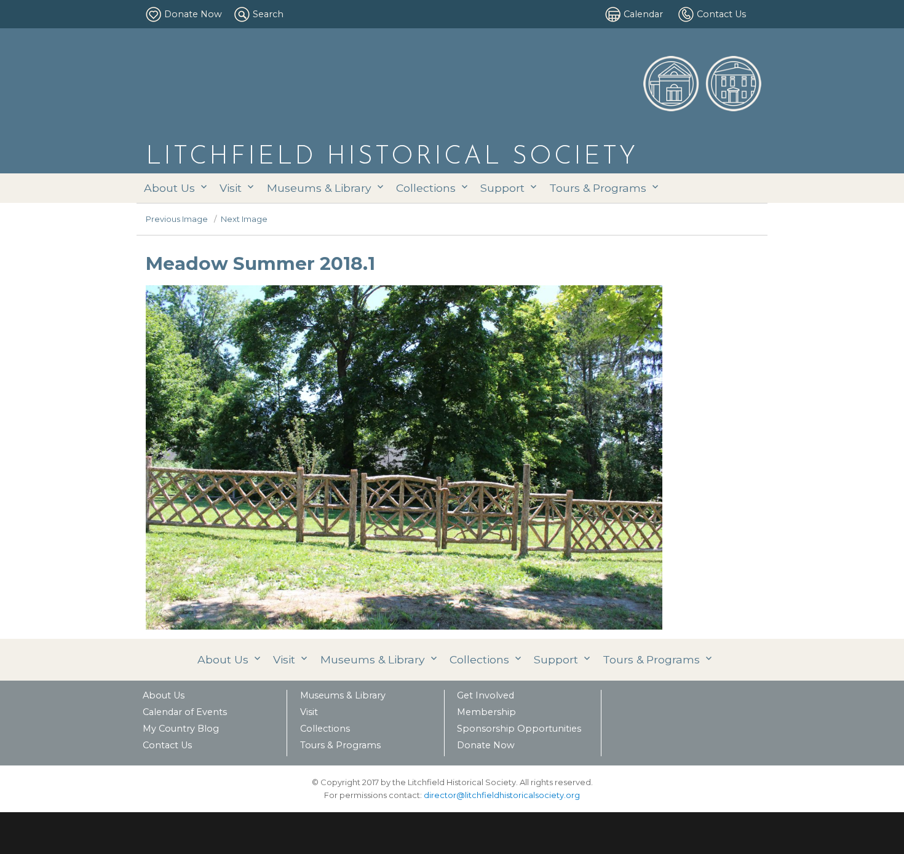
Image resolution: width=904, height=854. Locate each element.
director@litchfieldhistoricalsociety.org (502, 795)
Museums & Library (319, 187)
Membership (486, 712)
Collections (426, 187)
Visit (231, 187)
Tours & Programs (597, 187)
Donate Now (193, 14)
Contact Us (721, 14)
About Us (169, 187)
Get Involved (485, 695)
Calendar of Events (185, 712)
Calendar (643, 14)
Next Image (244, 219)
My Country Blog (181, 728)
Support (502, 187)
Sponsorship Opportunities (519, 728)
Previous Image (177, 219)
